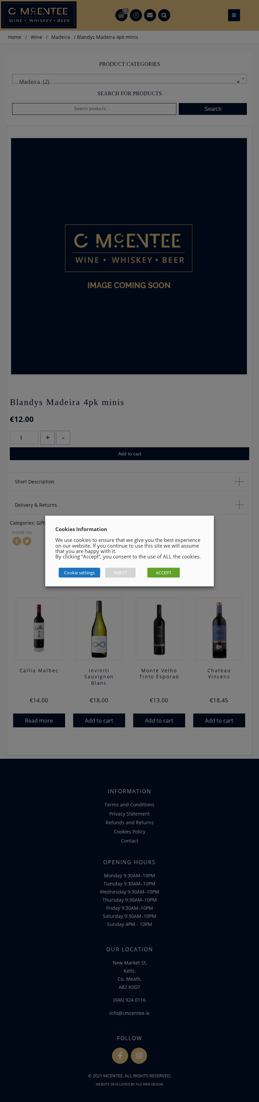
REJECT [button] (120, 573)
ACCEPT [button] (163, 573)
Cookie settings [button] (79, 573)
